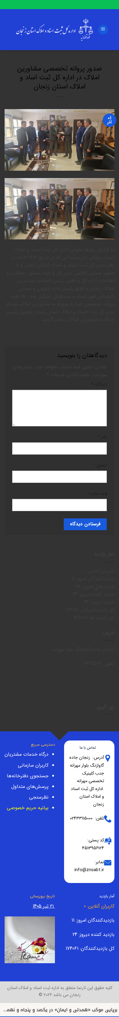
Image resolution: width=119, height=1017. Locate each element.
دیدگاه (99, 384)
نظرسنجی (39, 797)
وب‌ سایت (97, 493)
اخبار (59, 61)
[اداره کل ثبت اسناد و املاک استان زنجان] (54, 29)
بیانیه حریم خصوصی (28, 808)
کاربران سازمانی (33, 765)
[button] (103, 30)
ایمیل (100, 465)
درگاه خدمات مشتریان (27, 754)
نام (102, 437)
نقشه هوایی (102, 678)
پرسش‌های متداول (30, 786)
